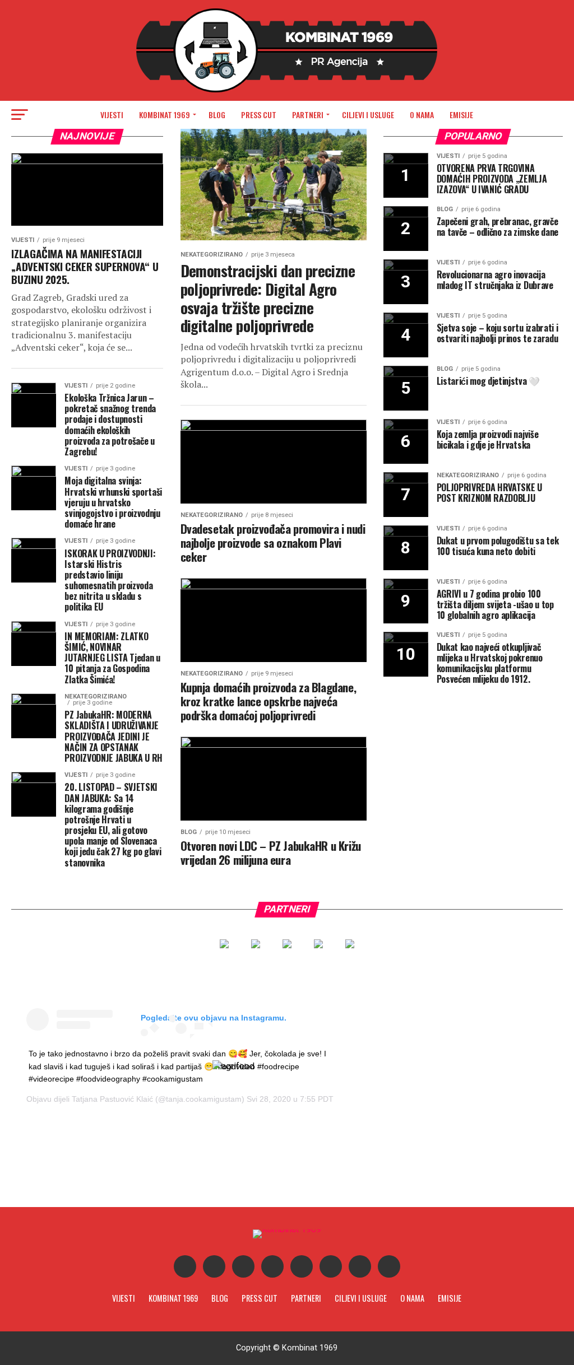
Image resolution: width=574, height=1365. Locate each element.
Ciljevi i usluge (368, 114)
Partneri (307, 114)
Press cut (258, 114)
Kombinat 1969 (164, 114)
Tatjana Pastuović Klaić (112, 1098)
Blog (217, 114)
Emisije (461, 114)
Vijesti (111, 114)
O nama (422, 114)
